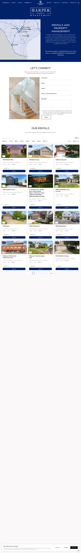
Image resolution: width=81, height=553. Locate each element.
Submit (46, 117)
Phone (43, 83)
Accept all (74, 547)
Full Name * (44, 77)
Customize (66, 547)
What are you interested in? (49, 93)
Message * (44, 98)
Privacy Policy (60, 114)
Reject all (58, 547)
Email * (43, 88)
